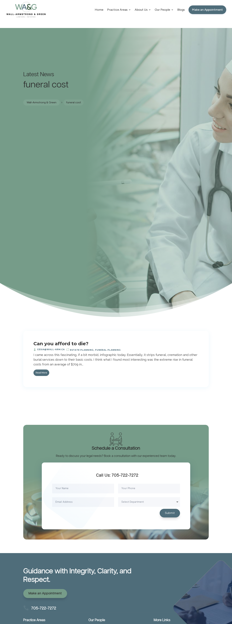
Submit (170, 513)
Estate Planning (82, 350)
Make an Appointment (45, 593)
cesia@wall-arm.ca (51, 349)
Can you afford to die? (60, 343)
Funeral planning (108, 350)
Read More (41, 372)
